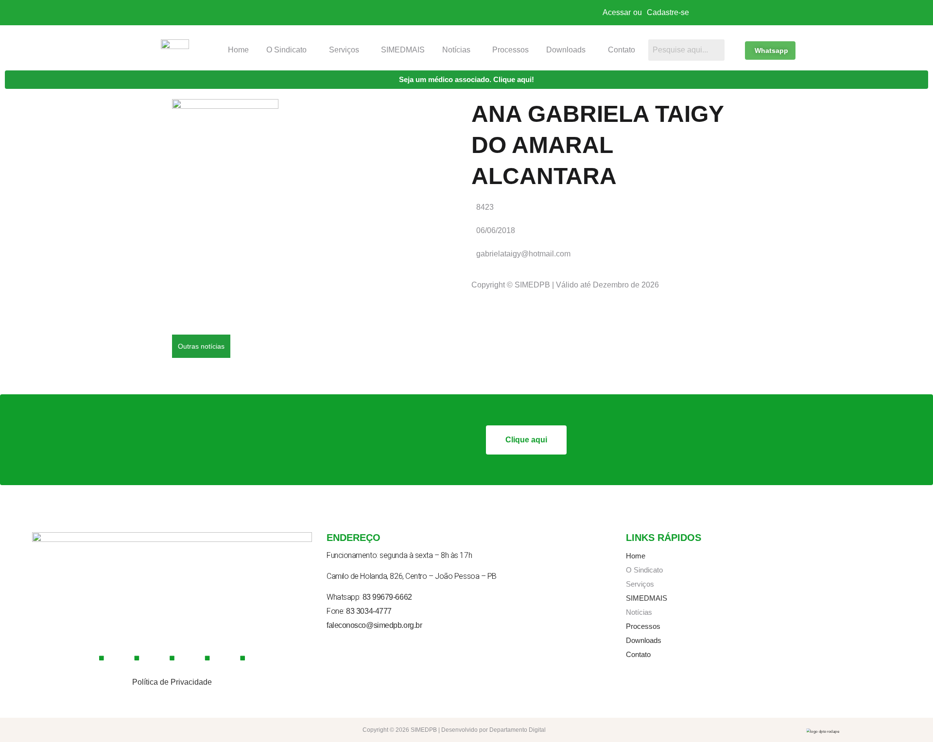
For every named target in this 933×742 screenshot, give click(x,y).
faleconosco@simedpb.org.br (374, 625)
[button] (289, 50)
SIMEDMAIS (403, 50)
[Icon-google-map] (207, 658)
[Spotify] (242, 658)
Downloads (566, 50)
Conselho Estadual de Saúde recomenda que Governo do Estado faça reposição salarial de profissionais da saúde (434, 357)
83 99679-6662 (387, 597)
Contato (621, 50)
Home (238, 50)
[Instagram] (137, 658)
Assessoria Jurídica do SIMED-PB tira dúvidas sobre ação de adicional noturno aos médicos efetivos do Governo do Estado (449, 378)
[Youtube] (172, 658)
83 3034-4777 (369, 611)
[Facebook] (101, 658)
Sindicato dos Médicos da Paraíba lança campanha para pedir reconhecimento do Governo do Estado (411, 335)
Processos (510, 50)
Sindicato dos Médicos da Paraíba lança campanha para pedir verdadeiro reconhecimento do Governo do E (421, 313)
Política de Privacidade (172, 682)
